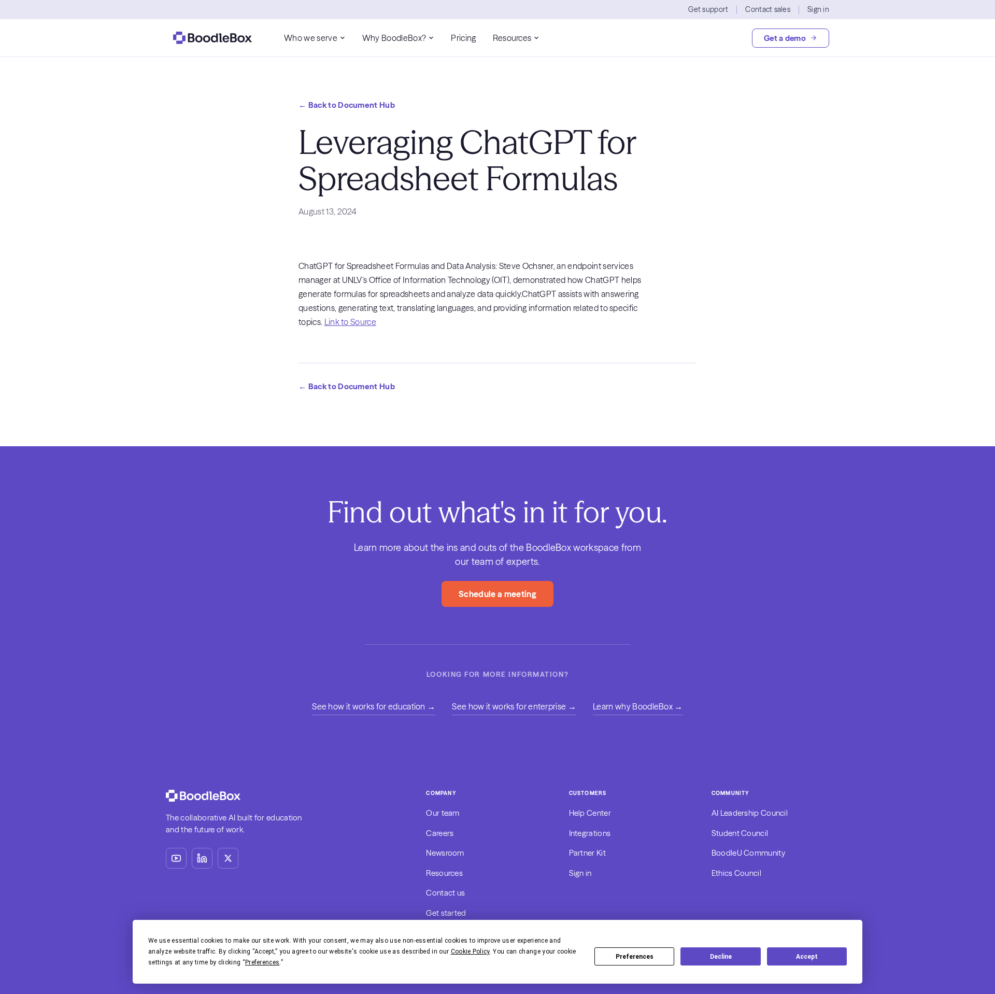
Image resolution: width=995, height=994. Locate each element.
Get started (446, 913)
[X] (228, 858)
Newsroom (445, 853)
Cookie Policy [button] (470, 951)
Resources (512, 38)
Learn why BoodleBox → (638, 706)
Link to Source (350, 322)
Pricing (463, 38)
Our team (442, 813)
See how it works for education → (373, 706)
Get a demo (785, 38)
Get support (708, 9)
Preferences (634, 956)
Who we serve (310, 38)
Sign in (818, 9)
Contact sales (767, 9)
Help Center (590, 813)
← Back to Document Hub (346, 105)
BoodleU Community (748, 853)
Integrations (590, 833)
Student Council (740, 833)
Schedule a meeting (497, 594)
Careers (439, 833)
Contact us (445, 893)
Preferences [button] (262, 962)
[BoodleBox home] (212, 37)
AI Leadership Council (750, 813)
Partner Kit (587, 853)
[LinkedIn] (202, 858)
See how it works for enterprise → (514, 706)
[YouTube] (176, 858)
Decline (721, 956)
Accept (807, 956)
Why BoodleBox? (394, 38)
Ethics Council (736, 873)
